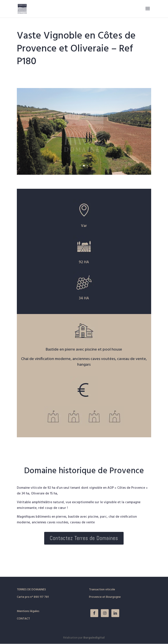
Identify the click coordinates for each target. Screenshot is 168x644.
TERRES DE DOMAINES (31, 589)
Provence (95, 597)
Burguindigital (94, 637)
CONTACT (23, 618)
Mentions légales (28, 611)
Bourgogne (113, 597)
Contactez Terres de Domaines (84, 538)
